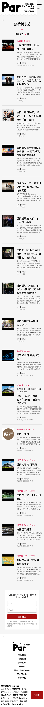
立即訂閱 (22, 616)
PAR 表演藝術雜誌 (22, 646)
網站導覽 (22, 678)
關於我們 (22, 654)
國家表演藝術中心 (22, 670)
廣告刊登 (22, 662)
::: (33, 3)
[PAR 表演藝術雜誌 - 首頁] (16, 7)
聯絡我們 (22, 658)
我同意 (37, 695)
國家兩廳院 (22, 674)
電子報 (22, 666)
